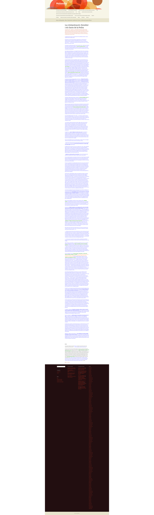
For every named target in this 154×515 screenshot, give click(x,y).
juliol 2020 (90, 458)
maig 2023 (90, 416)
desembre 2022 (91, 422)
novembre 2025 (91, 379)
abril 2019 (90, 477)
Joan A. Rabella (81, 32)
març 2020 (90, 463)
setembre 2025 (90, 381)
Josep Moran (84, 32)
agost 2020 (90, 457)
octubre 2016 (90, 478)
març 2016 (90, 487)
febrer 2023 (90, 420)
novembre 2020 (91, 453)
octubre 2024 (90, 395)
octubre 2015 (90, 493)
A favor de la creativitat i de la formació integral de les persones (87, 10)
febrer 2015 (90, 503)
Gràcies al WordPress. (77, 513)
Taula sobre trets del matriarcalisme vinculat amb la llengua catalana (64, 15)
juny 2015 (90, 498)
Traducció (93, 15)
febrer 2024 (90, 405)
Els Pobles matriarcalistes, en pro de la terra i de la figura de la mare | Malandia (82, 372)
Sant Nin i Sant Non (72, 34)
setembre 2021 (90, 441)
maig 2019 (90, 476)
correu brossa (58, 371)
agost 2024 (90, 397)
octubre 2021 (90, 440)
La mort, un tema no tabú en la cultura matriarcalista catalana (82, 15)
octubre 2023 (90, 410)
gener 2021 (90, 451)
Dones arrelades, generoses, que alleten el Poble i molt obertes (82, 388)
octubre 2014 (90, 508)
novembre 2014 (91, 507)
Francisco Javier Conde (72, 32)
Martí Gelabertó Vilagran (77, 33)
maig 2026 (90, 371)
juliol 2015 (90, 497)
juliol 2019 (90, 473)
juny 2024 (90, 400)
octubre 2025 (90, 380)
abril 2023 (90, 417)
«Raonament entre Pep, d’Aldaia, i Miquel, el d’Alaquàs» (82, 373)
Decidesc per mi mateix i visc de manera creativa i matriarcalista (68, 17)
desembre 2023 (91, 407)
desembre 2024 (91, 392)
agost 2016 (90, 481)
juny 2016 (90, 483)
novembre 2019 (91, 468)
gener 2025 (90, 391)
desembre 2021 (91, 437)
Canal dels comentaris (59, 380)
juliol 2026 (90, 369)
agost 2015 (90, 496)
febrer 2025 (90, 390)
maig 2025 (90, 386)
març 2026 (90, 374)
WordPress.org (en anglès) (60, 381)
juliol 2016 (90, 482)
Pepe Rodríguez (86, 33)
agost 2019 (90, 472)
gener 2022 (90, 436)
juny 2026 (90, 370)
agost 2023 (90, 412)
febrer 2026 (90, 375)
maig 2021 (90, 446)
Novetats (87, 17)
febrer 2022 (90, 435)
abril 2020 (90, 462)
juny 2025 (90, 385)
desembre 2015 (91, 491)
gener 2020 (90, 466)
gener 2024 (90, 406)
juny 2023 (90, 415)
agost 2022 (90, 427)
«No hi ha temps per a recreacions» (72, 10)
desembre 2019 (91, 467)
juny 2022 (90, 430)
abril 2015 (90, 501)
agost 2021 (90, 442)
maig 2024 (90, 401)
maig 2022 (90, 431)
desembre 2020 (91, 452)
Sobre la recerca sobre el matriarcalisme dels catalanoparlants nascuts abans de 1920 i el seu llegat (68, 13)
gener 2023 (90, 421)
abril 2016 (90, 486)
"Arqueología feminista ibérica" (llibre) (79, 29)
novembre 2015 (91, 492)
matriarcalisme (82, 33)
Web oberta (83, 17)
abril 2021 (90, 447)
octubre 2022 (90, 425)
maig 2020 (90, 461)
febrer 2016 (90, 488)
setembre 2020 (90, 456)
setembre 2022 (90, 426)
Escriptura (57, 17)
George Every (77, 32)
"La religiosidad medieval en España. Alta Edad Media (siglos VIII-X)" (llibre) (78, 30)
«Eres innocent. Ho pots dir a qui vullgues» (61, 10)
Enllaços (79, 17)
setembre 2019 (90, 471)
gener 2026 (90, 376)
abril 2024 (90, 402)
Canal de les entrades (59, 379)
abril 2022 (90, 432)
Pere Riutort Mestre (67, 34)
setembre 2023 (90, 411)
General (73, 29)
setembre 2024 (90, 396)
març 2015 (90, 502)
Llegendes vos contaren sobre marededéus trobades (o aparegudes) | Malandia (82, 382)
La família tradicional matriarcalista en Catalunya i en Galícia (71, 371)
